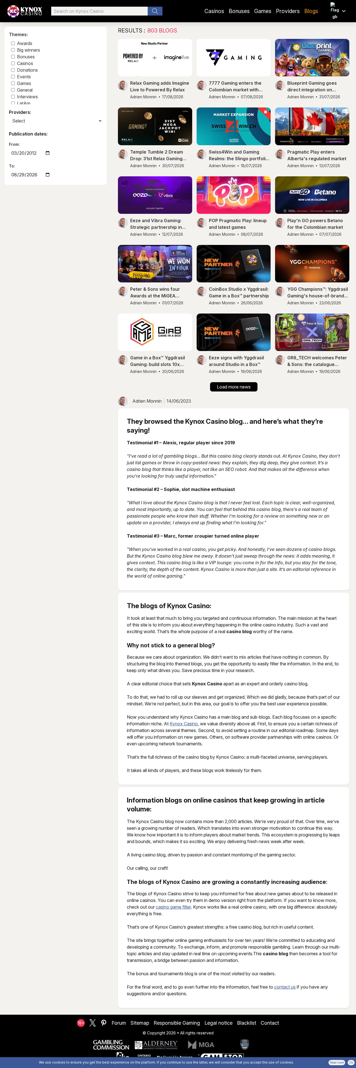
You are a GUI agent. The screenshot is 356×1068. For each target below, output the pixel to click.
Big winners (28, 50)
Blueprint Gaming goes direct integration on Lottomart (312, 86)
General (25, 90)
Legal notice (218, 1023)
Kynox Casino (184, 723)
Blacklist (246, 1023)
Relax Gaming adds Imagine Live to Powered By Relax (159, 86)
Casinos (214, 11)
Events (24, 76)
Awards (24, 43)
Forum (119, 1023)
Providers (288, 11)
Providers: (20, 112)
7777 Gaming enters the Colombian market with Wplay (235, 86)
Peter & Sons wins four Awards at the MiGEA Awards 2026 (155, 292)
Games (262, 11)
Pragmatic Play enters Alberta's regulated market (316, 155)
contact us (285, 987)
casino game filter (173, 907)
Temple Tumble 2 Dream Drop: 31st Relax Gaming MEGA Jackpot (156, 155)
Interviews (27, 96)
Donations (27, 70)
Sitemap (139, 1023)
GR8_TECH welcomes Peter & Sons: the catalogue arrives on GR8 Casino (317, 361)
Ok (351, 1062)
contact (270, 1023)
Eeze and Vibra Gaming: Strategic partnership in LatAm (156, 224)
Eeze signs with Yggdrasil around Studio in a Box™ (236, 361)
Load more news (234, 387)
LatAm (23, 103)
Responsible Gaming (177, 1023)
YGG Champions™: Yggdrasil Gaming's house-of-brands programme (317, 292)
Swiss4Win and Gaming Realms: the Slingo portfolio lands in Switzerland (238, 155)
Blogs (311, 11)
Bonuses (239, 11)
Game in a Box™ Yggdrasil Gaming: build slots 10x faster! (157, 361)
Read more (337, 1062)
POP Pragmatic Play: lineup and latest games (238, 224)
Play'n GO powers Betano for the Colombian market (315, 224)
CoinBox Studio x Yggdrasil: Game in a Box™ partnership (239, 292)
